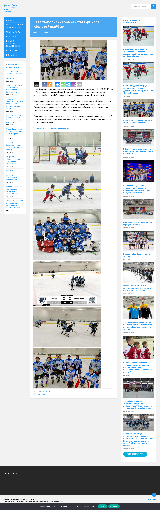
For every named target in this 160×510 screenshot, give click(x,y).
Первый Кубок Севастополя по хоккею (137, 255)
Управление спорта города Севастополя (51, 128)
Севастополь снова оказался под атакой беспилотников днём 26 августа (14, 118)
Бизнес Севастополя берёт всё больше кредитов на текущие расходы (15, 146)
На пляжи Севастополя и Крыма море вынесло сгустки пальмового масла (14, 103)
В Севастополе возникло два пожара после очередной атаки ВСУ (14, 74)
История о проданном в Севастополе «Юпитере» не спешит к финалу (14, 204)
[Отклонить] (157, 506)
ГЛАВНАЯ (10, 20)
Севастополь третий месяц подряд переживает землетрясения (14, 190)
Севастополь (41, 394)
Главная (36, 33)
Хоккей (47, 391)
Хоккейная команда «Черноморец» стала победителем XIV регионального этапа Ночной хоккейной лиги (138, 405)
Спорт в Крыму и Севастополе (131, 21)
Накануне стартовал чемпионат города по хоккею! (138, 223)
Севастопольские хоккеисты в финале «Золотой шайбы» (137, 121)
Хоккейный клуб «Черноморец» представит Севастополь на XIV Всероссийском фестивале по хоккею (138, 326)
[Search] (153, 6)
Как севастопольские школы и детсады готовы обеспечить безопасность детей (14, 88)
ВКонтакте (11, 50)
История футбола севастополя (13, 43)
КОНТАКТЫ (11, 55)
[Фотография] (67, 169)
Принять (102, 506)
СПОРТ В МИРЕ (13, 32)
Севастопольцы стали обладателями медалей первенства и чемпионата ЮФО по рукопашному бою (138, 189)
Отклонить (114, 506)
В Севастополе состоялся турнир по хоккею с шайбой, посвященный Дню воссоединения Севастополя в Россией (137, 367)
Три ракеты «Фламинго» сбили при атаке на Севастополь (13, 160)
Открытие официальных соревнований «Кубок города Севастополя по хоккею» (137, 288)
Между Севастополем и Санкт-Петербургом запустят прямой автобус (14, 132)
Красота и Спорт (14, 36)
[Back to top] (154, 495)
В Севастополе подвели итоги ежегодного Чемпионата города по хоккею (138, 151)
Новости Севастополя (13, 65)
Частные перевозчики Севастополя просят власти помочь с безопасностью (14, 175)
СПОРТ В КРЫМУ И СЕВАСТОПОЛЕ (14, 26)
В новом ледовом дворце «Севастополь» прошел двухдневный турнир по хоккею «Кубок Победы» (138, 53)
